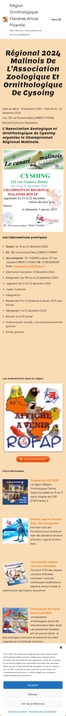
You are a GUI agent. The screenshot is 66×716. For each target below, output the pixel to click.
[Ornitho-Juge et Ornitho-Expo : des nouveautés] (15, 542)
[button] (61, 647)
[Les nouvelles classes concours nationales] (15, 585)
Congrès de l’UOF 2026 (44, 480)
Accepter (33, 685)
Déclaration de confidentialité (43, 711)
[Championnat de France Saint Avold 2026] (15, 632)
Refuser (33, 694)
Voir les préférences (33, 703)
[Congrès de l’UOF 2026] (15, 504)
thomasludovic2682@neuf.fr (29, 266)
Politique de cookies (17, 711)
